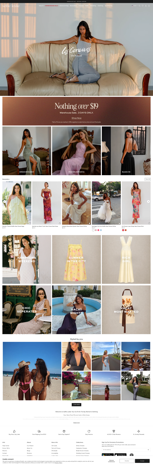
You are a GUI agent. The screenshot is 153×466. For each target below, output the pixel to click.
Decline (127, 461)
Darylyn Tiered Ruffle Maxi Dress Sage (13, 226)
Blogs (28, 450)
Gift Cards (54, 445)
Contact (4, 453)
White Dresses (80, 445)
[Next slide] (150, 49)
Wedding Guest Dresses (83, 453)
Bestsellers (5, 179)
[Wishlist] (142, 5)
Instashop (29, 455)
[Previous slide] (2, 49)
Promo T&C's (6, 448)
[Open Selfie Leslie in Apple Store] (120, 455)
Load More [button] (76, 404)
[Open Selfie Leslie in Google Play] (108, 455)
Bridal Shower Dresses (82, 450)
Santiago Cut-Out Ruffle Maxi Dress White (104, 226)
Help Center (5, 445)
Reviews (29, 453)
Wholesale (54, 450)
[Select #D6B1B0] (96, 230)
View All (148, 179)
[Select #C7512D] (126, 230)
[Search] (139, 5)
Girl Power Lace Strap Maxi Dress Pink (133, 226)
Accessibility (54, 453)
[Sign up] (148, 449)
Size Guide (5, 455)
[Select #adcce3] (101, 230)
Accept (142, 461)
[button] (4, 201)
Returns (4, 450)
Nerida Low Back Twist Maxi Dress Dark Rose (45, 226)
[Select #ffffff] (93, 230)
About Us (29, 448)
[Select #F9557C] (98, 230)
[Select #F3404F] (123, 230)
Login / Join (54, 455)
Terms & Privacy (55, 448)
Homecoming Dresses (82, 455)
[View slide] (76, 49)
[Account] (145, 5)
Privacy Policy (58, 462)
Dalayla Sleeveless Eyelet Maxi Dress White (74, 226)
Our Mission (30, 445)
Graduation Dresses (81, 448)
